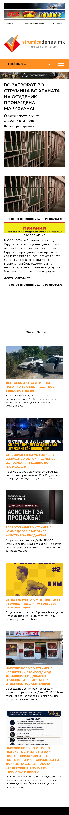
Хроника (28, 126)
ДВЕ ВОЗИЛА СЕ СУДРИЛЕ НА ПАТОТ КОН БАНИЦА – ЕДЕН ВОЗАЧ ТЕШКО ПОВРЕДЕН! (32, 386)
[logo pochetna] (34, 43)
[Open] (61, 64)
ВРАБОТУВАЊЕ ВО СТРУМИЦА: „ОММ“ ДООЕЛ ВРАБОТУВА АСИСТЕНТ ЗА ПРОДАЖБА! (29, 531)
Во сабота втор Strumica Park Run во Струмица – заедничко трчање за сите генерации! (33, 603)
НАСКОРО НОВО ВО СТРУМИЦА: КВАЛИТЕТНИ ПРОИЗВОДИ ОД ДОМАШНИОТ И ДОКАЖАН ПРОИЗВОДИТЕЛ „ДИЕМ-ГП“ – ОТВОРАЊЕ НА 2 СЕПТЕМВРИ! (29, 676)
